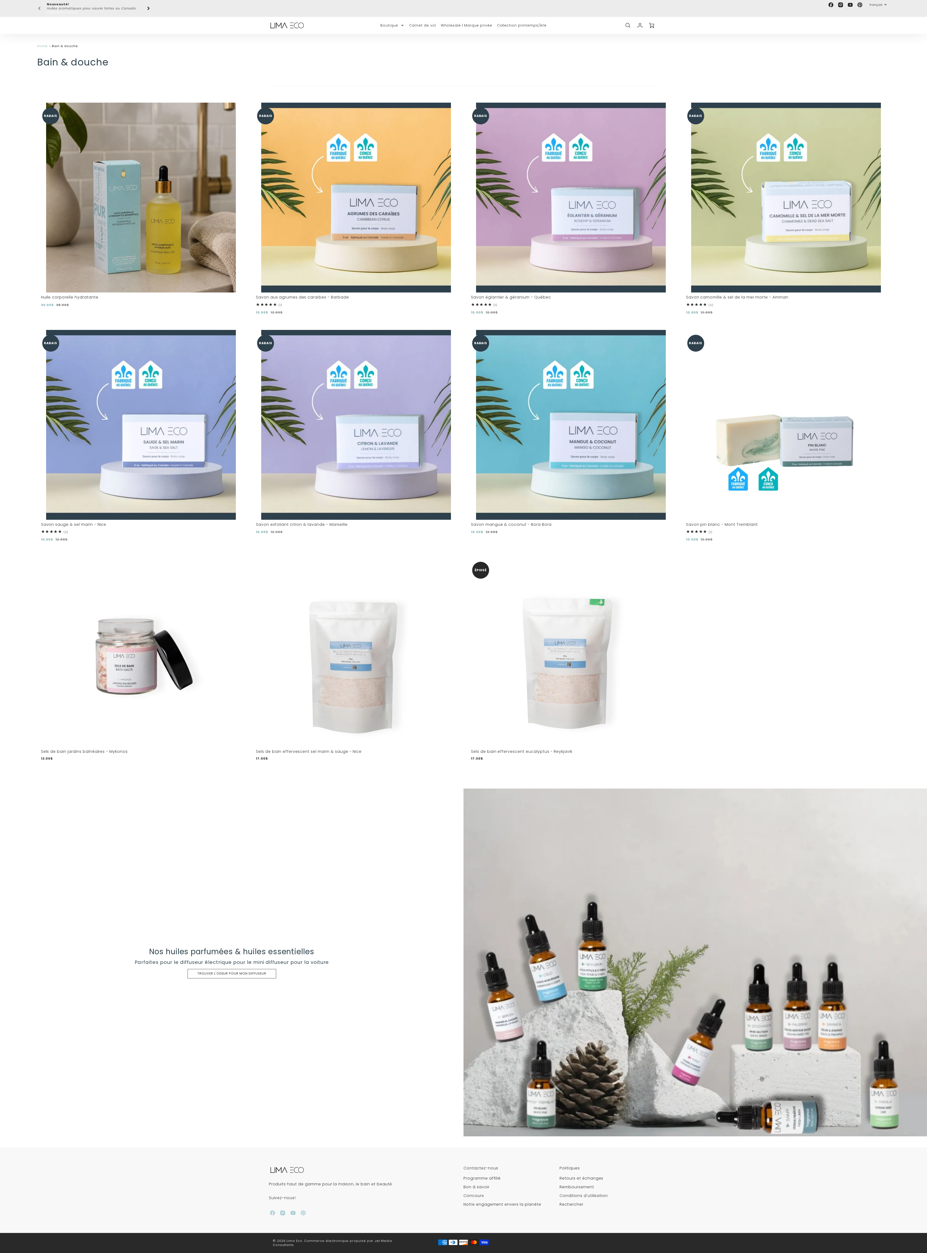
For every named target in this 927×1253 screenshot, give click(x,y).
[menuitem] (392, 21)
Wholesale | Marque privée (466, 21)
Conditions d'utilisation (584, 1191)
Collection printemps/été (522, 21)
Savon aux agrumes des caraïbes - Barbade (302, 293)
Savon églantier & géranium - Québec (511, 293)
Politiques (570, 1164)
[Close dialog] (551, 1161)
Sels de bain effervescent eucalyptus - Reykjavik (521, 747)
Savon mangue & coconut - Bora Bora (511, 520)
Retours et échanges (581, 1174)
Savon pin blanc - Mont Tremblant (722, 520)
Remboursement (577, 1183)
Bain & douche (65, 42)
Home (42, 42)
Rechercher (571, 1200)
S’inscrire (416, 1230)
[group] (94, 6)
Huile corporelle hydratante (69, 293)
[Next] (148, 6)
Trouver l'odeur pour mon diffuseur (231, 969)
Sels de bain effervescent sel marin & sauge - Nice (309, 747)
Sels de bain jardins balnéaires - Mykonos (84, 747)
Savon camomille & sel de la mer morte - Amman (737, 293)
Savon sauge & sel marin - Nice (73, 520)
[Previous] (40, 6)
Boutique (389, 21)
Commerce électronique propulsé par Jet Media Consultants (332, 1239)
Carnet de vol (422, 21)
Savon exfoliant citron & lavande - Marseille (301, 520)
